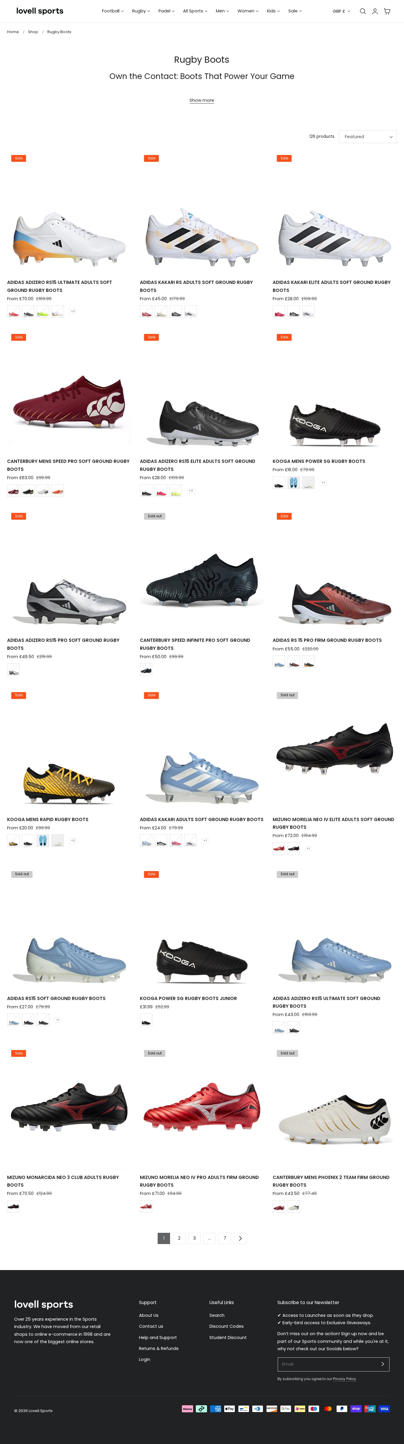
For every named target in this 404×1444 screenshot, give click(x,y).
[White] (43, 490)
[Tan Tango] (57, 490)
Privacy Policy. (345, 1379)
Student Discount (228, 1337)
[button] (387, 11)
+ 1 (323, 482)
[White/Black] (190, 840)
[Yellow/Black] (43, 311)
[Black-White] (28, 1020)
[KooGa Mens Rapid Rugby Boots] (69, 749)
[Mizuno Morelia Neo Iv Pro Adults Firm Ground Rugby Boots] (202, 1107)
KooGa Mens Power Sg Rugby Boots (319, 461)
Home (13, 31)
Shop (33, 31)
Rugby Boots (59, 31)
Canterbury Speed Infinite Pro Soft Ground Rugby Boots (195, 644)
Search (216, 1315)
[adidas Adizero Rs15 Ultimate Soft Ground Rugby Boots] (335, 928)
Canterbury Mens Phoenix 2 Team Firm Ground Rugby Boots (331, 1181)
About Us (149, 1315)
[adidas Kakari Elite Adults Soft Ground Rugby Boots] (335, 212)
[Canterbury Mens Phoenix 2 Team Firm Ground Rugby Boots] (335, 1107)
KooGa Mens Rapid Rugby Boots (47, 819)
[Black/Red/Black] (293, 848)
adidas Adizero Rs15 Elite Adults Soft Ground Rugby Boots (197, 465)
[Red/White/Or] (13, 311)
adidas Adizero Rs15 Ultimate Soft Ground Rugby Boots (326, 1002)
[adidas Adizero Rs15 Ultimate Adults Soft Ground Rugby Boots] (69, 212)
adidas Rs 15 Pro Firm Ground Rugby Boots (327, 640)
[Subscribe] (383, 1364)
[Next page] (240, 1238)
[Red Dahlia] (13, 490)
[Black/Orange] (13, 840)
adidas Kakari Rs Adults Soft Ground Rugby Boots (196, 286)
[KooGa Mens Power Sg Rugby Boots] (335, 391)
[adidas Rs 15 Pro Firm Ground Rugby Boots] (335, 570)
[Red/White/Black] (279, 848)
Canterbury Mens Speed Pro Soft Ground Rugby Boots (68, 465)
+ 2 (73, 311)
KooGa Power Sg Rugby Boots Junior (188, 998)
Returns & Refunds (159, 1348)
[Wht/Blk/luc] (57, 311)
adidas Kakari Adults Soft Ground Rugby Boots (202, 819)
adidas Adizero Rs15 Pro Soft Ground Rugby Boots (63, 644)
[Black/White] (28, 311)
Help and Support (158, 1337)
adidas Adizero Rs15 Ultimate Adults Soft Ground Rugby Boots (59, 286)
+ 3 (191, 490)
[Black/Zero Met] (308, 661)
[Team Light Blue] (279, 661)
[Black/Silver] (146, 669)
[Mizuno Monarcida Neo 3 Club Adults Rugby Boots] (69, 1107)
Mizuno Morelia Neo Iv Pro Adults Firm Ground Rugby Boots (199, 1181)
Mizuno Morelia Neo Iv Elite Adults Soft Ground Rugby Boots (333, 823)
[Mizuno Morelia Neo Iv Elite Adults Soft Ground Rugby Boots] (335, 749)
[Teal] (293, 483)
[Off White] (161, 311)
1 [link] (163, 1238)
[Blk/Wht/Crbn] (161, 840)
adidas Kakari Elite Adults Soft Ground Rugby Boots (332, 286)
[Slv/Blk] (13, 669)
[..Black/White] (43, 1020)
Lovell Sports (41, 1410)
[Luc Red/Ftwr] (146, 311)
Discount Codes (226, 1326)
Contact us (151, 1326)
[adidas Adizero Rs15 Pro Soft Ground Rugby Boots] (69, 570)
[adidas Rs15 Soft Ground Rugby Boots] (69, 928)
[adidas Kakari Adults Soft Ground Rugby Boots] (202, 749)
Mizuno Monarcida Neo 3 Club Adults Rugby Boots (63, 1181)
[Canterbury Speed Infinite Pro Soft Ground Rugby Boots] (202, 570)
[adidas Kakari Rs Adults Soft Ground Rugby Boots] (202, 212)
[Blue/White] (13, 1020)
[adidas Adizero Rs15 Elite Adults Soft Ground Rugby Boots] (202, 391)
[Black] (28, 490)
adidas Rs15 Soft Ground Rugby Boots (56, 998)
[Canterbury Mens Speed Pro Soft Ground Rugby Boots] (69, 391)
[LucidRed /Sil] (175, 840)
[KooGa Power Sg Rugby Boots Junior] (202, 928)
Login (144, 1359)
